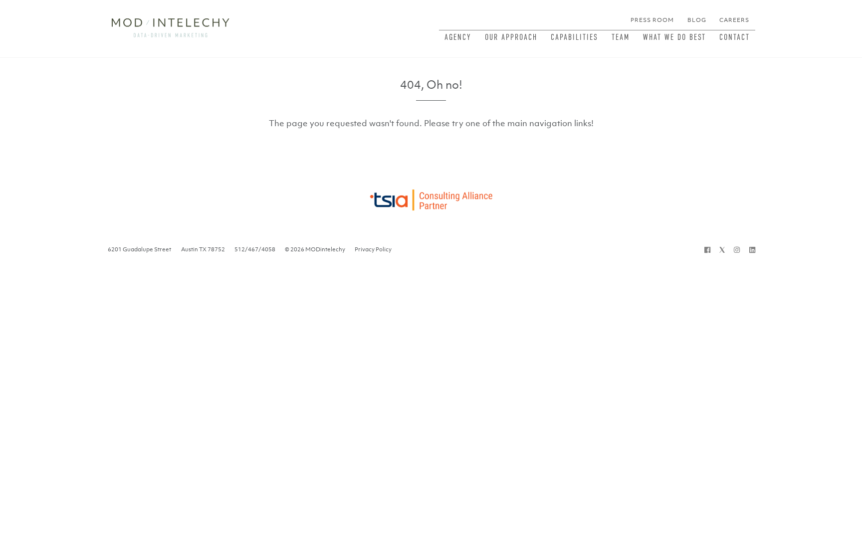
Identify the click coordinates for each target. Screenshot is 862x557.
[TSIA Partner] (430, 197)
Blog (696, 20)
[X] (722, 249)
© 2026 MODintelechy (315, 249)
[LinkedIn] (752, 249)
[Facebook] (707, 249)
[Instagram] (737, 249)
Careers (734, 20)
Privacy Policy (373, 249)
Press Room (652, 20)
